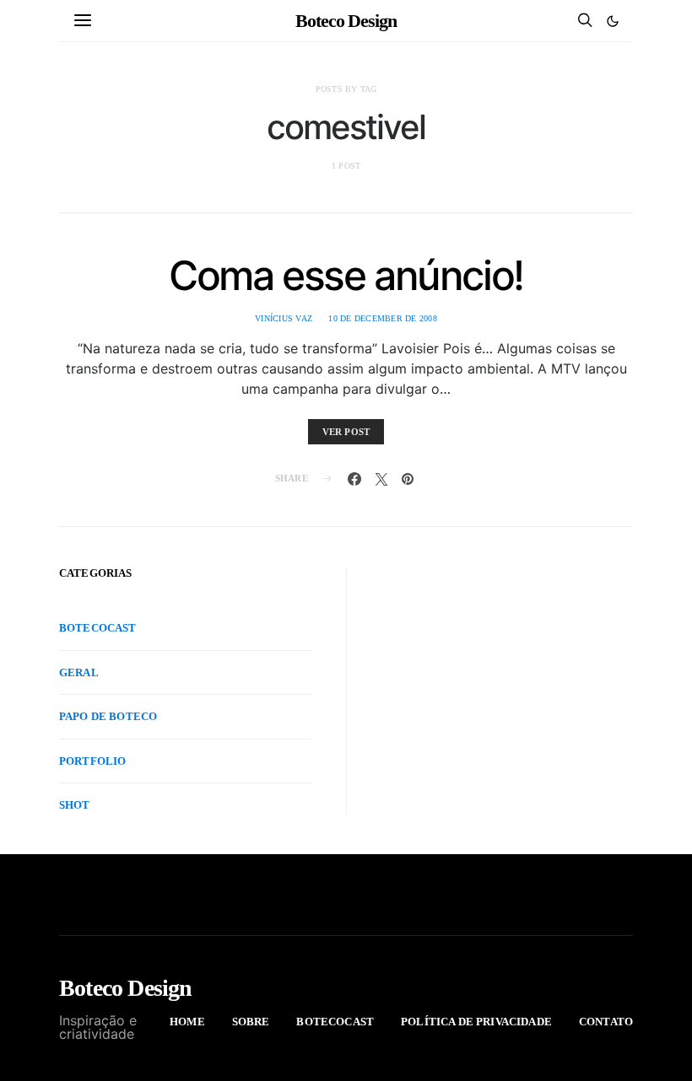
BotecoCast (98, 627)
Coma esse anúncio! (346, 275)
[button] (612, 21)
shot (74, 805)
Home (187, 1021)
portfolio (92, 761)
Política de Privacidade (476, 1021)
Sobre (251, 1021)
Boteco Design (346, 20)
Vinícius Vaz (283, 318)
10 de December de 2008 (382, 318)
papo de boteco (108, 716)
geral (79, 672)
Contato (606, 1021)
